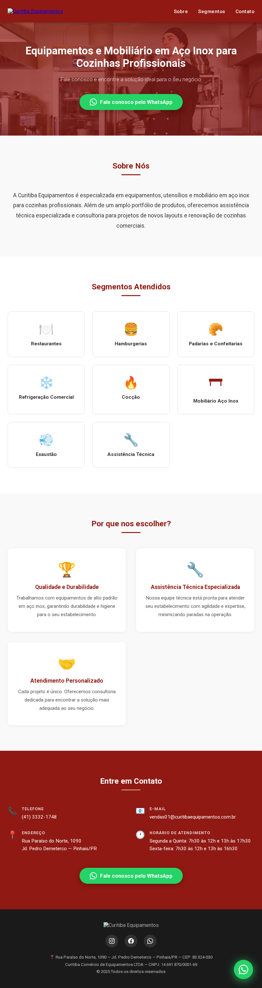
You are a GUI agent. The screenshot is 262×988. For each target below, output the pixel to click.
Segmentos (211, 11)
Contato (245, 11)
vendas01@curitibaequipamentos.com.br (193, 817)
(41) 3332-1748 (39, 817)
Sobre (181, 11)
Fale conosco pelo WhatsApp (136, 102)
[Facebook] (131, 941)
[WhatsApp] (150, 941)
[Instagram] (111, 941)
